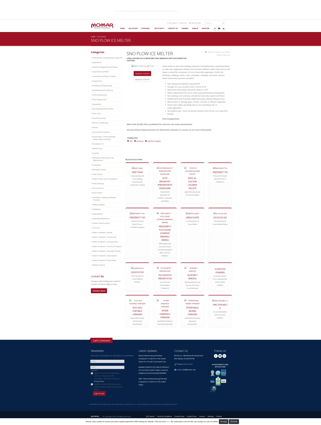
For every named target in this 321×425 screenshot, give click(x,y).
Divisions (145, 28)
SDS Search (172, 23)
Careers (185, 28)
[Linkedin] (223, 28)
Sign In (195, 28)
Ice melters (226, 52)
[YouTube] (219, 28)
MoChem (226, 55)
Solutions (133, 28)
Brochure (140, 141)
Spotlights (159, 28)
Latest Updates (148, 351)
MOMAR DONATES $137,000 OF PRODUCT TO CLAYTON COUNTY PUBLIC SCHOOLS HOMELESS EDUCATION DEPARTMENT (154, 370)
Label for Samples (154, 141)
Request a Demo (142, 79)
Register (205, 28)
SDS (131, 141)
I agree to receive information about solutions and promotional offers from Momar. (108, 387)
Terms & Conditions (164, 416)
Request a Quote (142, 73)
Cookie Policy (191, 416)
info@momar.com (189, 370)
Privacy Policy (99, 381)
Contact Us (173, 28)
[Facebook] (215, 28)
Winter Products (214, 52)
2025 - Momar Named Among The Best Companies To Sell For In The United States (153, 382)
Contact (219, 416)
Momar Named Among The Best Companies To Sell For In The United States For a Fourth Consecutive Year (152, 359)
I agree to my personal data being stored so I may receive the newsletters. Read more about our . (107, 377)
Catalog (200, 10)
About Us (183, 23)
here (168, 421)
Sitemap (211, 416)
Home (122, 28)
